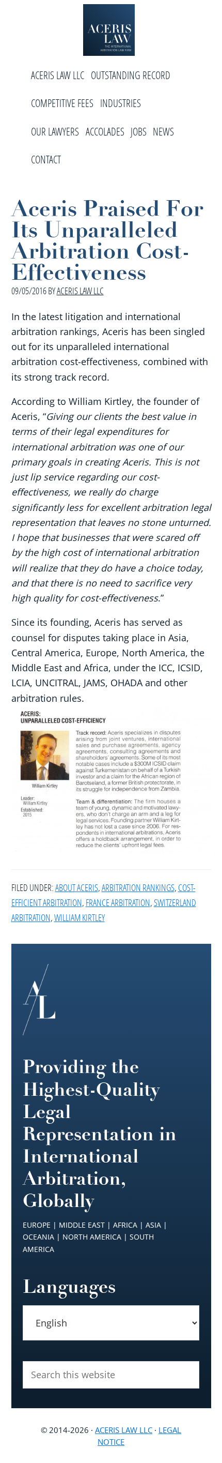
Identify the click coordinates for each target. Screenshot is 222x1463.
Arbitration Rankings (138, 887)
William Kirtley (79, 917)
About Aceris (76, 887)
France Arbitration (118, 902)
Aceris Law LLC (123, 1430)
